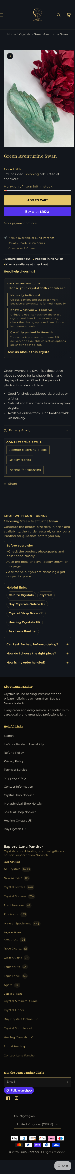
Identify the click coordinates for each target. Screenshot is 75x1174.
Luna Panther (29, 1152)
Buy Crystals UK (15, 829)
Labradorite (15, 967)
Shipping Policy (15, 778)
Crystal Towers (18, 887)
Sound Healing (14, 1046)
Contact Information (18, 786)
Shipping (32, 174)
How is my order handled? (26, 662)
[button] (5, 15)
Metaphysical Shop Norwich (23, 803)
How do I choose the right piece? (31, 653)
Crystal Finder (14, 1010)
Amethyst (14, 939)
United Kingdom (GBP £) (35, 1124)
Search (9, 736)
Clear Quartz (16, 958)
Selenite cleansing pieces (28, 450)
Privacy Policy (13, 761)
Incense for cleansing (25, 470)
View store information (24, 248)
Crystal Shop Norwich (26, 613)
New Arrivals (16, 878)
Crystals (24, 34)
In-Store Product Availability (24, 744)
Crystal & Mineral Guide (21, 1001)
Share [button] (12, 483)
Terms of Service (15, 769)
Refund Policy (14, 752)
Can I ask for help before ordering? (32, 644)
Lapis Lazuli (15, 976)
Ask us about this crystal (29, 352)
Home (11, 34)
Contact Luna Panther (20, 1055)
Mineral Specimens (22, 923)
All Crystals (17, 869)
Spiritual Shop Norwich (20, 812)
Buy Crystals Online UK (27, 604)
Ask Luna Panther (23, 631)
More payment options (20, 223)
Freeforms (15, 914)
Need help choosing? (19, 271)
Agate (11, 985)
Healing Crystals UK (25, 622)
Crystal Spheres (19, 896)
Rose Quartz (15, 948)
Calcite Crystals (21, 595)
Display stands (20, 460)
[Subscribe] (67, 1082)
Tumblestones (17, 905)
